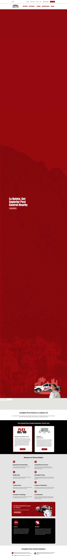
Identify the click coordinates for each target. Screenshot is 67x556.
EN (12, 1)
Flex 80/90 (25, 6)
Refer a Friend (32, 1)
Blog (40, 1)
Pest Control (31, 6)
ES (13, 1)
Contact (52, 6)
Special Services (45, 6)
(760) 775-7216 (45, 1)
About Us (27, 1)
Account (37, 1)
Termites (39, 6)
